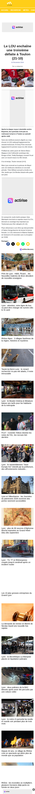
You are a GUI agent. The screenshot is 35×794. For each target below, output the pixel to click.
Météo (26, 10)
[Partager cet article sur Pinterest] (17, 245)
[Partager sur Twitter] (12, 245)
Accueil (4, 10)
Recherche (16, 10)
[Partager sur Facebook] (7, 245)
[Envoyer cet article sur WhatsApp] (22, 245)
